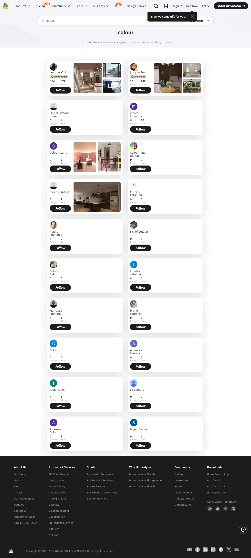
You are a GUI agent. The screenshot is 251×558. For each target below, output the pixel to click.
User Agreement (24, 498)
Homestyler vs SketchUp (143, 486)
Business (54, 505)
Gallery (179, 474)
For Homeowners (97, 498)
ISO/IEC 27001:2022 (25, 523)
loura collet (57, 390)
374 (52, 81)
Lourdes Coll (58, 72)
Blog (16, 486)
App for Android (216, 486)
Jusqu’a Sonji (138, 72)
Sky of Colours (139, 232)
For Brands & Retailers (100, 480)
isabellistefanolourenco (60, 114)
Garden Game (183, 505)
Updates (19, 505)
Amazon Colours (55, 431)
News (17, 480)
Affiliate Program (185, 498)
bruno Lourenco (136, 312)
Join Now (192, 6)
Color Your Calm (56, 272)
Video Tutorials (183, 492)
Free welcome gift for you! (168, 16)
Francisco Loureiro (56, 312)
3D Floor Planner (59, 474)
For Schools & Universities (102, 492)
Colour (54, 350)
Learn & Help (182, 480)
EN (204, 6)
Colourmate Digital (138, 154)
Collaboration (57, 517)
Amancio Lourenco (136, 351)
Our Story (19, 474)
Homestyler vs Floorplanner (146, 480)
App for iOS (214, 480)
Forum (179, 486)
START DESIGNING (229, 6)
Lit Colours (137, 390)
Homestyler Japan (24, 517)
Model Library (57, 486)
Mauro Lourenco (56, 233)
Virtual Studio (57, 492)
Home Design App (218, 474)
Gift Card (54, 529)
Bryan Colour (138, 429)
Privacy (18, 492)
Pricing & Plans (57, 498)
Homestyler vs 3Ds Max (143, 474)
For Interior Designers (100, 474)
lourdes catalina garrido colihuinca (137, 272)
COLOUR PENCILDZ (136, 193)
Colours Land (58, 153)
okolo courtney (60, 192)
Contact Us (20, 511)
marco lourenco (136, 114)
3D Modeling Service (61, 523)
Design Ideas (56, 480)
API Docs (54, 535)
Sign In (177, 6)
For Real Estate (96, 486)
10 (131, 81)
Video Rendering (59, 511)
